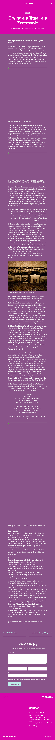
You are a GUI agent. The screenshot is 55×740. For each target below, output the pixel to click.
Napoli (40, 621)
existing (27, 12)
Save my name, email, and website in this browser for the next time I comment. (27, 679)
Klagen (36, 621)
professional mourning (15, 623)
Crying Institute (27, 3)
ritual (23, 623)
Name (10, 666)
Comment (11, 652)
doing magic (18, 621)
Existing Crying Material (28, 621)
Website (10, 672)
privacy (5, 697)
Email (30, 666)
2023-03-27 (30, 28)
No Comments (40, 28)
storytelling (28, 623)
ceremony (12, 621)
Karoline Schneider (18, 28)
